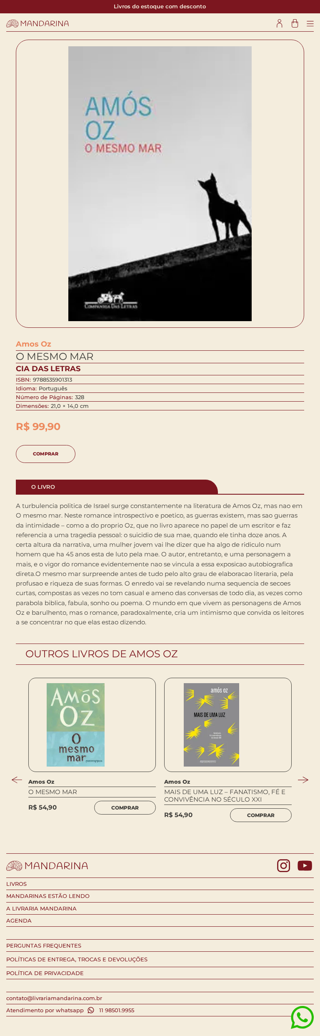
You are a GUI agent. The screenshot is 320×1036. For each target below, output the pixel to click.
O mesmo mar (52, 792)
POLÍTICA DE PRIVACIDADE (45, 973)
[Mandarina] (37, 24)
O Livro (43, 486)
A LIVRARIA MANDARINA (41, 908)
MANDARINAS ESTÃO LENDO (48, 896)
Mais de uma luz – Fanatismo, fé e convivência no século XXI (224, 795)
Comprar (45, 454)
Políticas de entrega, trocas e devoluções (77, 959)
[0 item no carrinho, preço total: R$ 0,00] (294, 23)
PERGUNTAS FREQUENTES (43, 945)
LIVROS (16, 883)
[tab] (117, 487)
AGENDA (19, 920)
